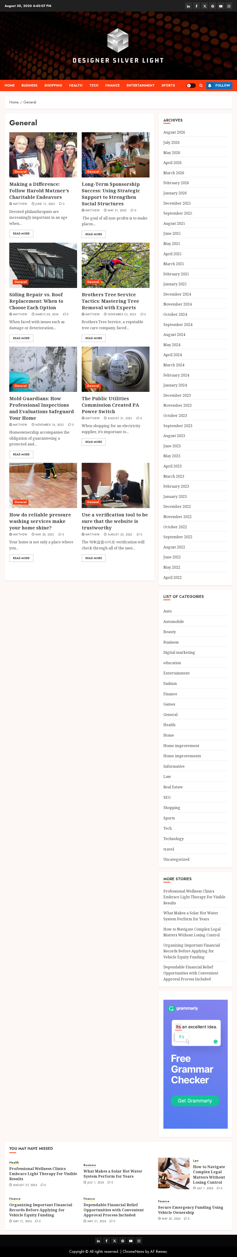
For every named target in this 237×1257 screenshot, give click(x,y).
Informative (174, 766)
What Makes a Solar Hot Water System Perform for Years (113, 1174)
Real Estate (173, 787)
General (21, 172)
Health (75, 85)
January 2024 (175, 385)
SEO (167, 797)
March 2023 (173, 476)
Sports (168, 85)
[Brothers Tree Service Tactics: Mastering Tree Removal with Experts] (116, 265)
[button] (201, 85)
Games (169, 704)
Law (167, 776)
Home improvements (182, 755)
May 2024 (171, 344)
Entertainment (141, 85)
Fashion (170, 683)
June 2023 (172, 445)
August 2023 (174, 435)
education (172, 662)
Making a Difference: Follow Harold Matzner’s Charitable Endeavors (39, 190)
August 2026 (174, 132)
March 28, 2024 (47, 314)
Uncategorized (176, 859)
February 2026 (176, 182)
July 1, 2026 (95, 1183)
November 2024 (177, 304)
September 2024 (177, 324)
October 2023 (175, 415)
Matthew (20, 204)
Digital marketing (179, 652)
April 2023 (172, 466)
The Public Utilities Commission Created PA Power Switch (110, 405)
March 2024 (173, 364)
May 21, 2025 (117, 211)
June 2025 (172, 233)
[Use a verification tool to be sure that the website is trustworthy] (116, 485)
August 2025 (174, 223)
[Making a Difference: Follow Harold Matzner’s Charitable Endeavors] (43, 154)
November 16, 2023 (49, 425)
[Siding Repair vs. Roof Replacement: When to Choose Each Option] (43, 265)
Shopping (53, 85)
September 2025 (177, 213)
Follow (222, 85)
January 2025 (175, 284)
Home (10, 85)
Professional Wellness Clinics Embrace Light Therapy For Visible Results (194, 897)
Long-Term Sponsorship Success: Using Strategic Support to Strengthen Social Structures (111, 194)
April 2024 (172, 354)
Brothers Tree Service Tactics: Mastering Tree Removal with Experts (110, 301)
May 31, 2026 (22, 1221)
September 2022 (177, 536)
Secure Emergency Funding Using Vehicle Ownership (190, 1210)
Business (29, 85)
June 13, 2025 (45, 204)
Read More (21, 234)
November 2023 (177, 405)
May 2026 (171, 152)
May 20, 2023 (44, 535)
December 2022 (177, 506)
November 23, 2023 (122, 314)
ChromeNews (133, 1251)
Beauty (169, 631)
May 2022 (171, 567)
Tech (93, 85)
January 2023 (175, 496)
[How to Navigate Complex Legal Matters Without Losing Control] (174, 1173)
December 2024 (177, 294)
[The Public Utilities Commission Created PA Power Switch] (116, 369)
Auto (167, 611)
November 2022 (177, 516)
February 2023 (176, 486)
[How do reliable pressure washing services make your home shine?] (43, 485)
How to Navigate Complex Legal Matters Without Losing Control (209, 1174)
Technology (173, 838)
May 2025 (171, 243)
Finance (112, 85)
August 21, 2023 (120, 418)
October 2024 (175, 314)
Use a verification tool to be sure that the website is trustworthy (115, 521)
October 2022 (175, 526)
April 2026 (172, 162)
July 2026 (171, 142)
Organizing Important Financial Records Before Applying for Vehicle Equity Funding (191, 951)
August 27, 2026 (25, 1185)
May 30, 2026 (171, 1219)
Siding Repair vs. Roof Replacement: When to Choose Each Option (36, 301)
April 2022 (172, 577)
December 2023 (177, 395)
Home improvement (181, 745)
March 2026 (173, 172)
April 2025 (172, 253)
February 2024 (176, 375)
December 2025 (177, 203)
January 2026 (175, 193)
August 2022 (174, 547)
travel (168, 849)
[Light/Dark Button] (191, 85)
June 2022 (172, 557)
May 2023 (171, 455)
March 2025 (173, 263)
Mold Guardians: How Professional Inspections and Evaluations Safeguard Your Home (41, 408)
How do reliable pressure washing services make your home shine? (40, 521)
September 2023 (177, 425)
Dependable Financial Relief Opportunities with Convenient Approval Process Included (190, 972)
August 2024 (174, 334)
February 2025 (176, 274)
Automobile (173, 621)
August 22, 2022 (120, 535)
